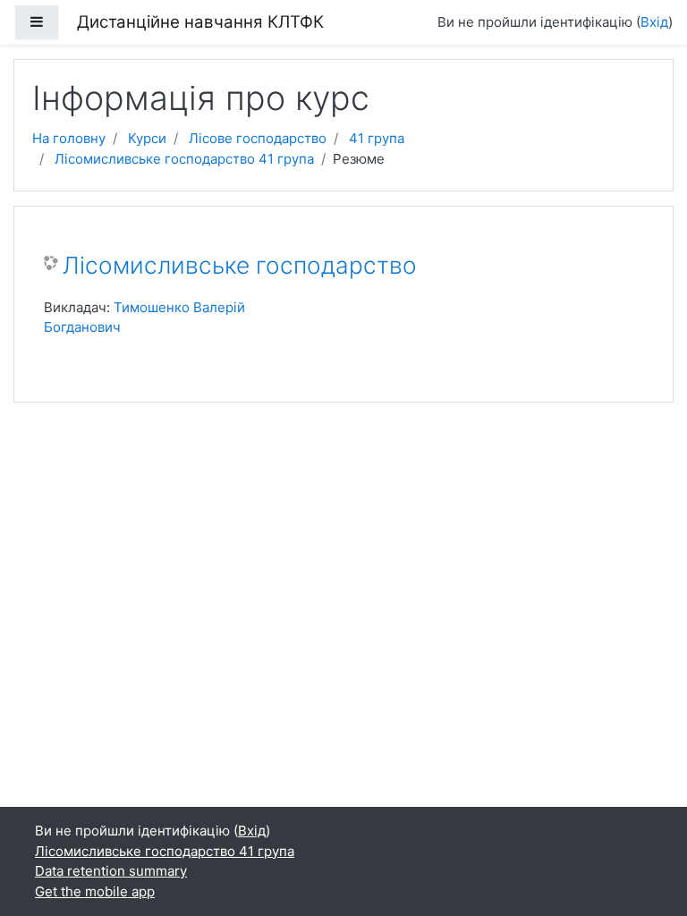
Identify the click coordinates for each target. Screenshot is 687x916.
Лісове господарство (258, 138)
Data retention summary (111, 870)
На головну (69, 138)
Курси (147, 138)
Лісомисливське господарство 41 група (184, 158)
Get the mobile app (95, 891)
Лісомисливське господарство (240, 265)
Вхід (654, 21)
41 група (376, 138)
